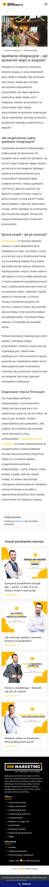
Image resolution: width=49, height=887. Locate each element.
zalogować (18, 521)
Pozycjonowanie (16, 817)
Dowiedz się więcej (35, 880)
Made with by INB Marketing (24, 860)
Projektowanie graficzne (19, 813)
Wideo (11, 836)
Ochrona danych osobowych (21, 854)
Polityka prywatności (18, 851)
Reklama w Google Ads (19, 821)
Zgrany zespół (9, 240)
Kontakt (12, 847)
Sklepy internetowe (17, 806)
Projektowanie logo (17, 810)
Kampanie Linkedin (17, 829)
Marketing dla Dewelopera (20, 832)
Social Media (14, 825)
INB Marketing (31, 868)
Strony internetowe (17, 802)
